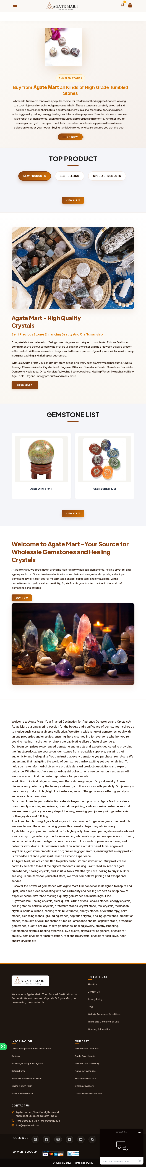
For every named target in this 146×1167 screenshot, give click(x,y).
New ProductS (34, 175)
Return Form (18, 1070)
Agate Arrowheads (85, 1056)
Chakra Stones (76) (104, 488)
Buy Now (21, 597)
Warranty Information (99, 1029)
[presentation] (14, 466)
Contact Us (94, 991)
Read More (24, 385)
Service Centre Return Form (26, 1078)
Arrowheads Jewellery (87, 1063)
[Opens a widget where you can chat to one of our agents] (121, 1146)
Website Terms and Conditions (104, 1014)
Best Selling (69, 175)
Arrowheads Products (87, 1048)
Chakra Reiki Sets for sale (88, 1093)
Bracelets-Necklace (86, 1078)
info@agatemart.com (27, 1125)
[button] (64, 137)
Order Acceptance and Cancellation (31, 1048)
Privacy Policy (95, 999)
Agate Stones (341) (41, 488)
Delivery (16, 1056)
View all (72, 200)
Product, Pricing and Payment (27, 1063)
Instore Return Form (22, 1093)
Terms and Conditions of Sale (103, 1021)
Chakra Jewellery (84, 1085)
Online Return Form (22, 1085)
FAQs (90, 1006)
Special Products (107, 175)
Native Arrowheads (85, 1070)
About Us (92, 984)
